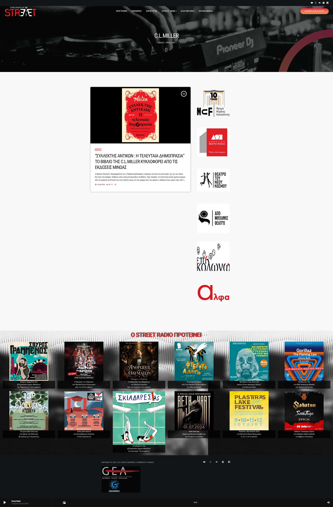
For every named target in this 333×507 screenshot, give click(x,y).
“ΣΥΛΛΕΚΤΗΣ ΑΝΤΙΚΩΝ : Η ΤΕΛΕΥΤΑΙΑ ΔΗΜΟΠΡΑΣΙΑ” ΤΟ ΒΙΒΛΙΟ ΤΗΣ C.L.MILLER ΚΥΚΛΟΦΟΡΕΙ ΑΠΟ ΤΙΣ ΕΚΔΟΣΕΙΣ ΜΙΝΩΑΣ (139, 161)
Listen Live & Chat (314, 11)
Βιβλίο (98, 149)
